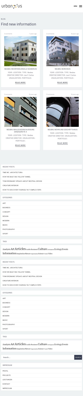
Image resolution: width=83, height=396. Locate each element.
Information (9, 253)
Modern (6, 221)
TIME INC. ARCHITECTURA (13, 172)
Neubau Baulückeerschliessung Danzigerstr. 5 (20, 130)
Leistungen (7, 380)
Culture (42, 249)
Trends (46, 254)
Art (4, 203)
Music (5, 225)
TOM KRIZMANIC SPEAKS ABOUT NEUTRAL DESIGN (22, 181)
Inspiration (21, 253)
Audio (28, 249)
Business (6, 208)
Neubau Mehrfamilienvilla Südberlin (20, 69)
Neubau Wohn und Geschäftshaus (62, 129)
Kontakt (6, 384)
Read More (20, 82)
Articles (20, 249)
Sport (5, 234)
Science (41, 253)
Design (5, 216)
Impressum (7, 388)
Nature (28, 253)
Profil (5, 371)
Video (50, 253)
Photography (9, 229)
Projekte (7, 375)
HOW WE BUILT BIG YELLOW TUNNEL (16, 177)
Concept (6, 212)
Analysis (6, 249)
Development (50, 249)
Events (65, 249)
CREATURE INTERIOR (10, 185)
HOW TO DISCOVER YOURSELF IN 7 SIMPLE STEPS (22, 190)
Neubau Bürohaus (62, 69)
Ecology (58, 249)
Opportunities (34, 254)
